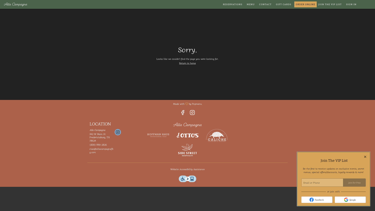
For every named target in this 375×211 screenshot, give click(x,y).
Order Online (305, 4)
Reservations (232, 4)
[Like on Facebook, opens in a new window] (182, 113)
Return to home (187, 63)
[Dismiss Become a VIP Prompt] (365, 156)
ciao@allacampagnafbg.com (101, 150)
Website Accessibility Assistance (187, 169)
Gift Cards (283, 4)
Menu (251, 4)
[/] (187, 124)
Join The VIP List (330, 4)
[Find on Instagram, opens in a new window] (192, 113)
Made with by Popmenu (102, 104)
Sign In (351, 4)
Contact (265, 4)
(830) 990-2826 (98, 144)
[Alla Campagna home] (15, 4)
